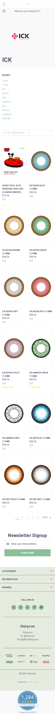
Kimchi (5, 93)
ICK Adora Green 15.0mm (37, 252)
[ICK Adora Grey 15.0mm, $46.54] (14, 287)
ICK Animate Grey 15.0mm (11, 440)
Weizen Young (32, 682)
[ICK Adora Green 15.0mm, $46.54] (41, 225)
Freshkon (6, 101)
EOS (4, 97)
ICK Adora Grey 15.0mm (10, 313)
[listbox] (21, 132)
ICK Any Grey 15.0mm (39, 499)
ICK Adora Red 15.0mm (40, 311)
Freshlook (7, 114)
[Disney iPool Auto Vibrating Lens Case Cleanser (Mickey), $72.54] (14, 161)
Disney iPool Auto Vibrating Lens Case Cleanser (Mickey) (12, 188)
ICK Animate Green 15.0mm (38, 374)
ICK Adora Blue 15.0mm (37, 187)
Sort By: (7, 133)
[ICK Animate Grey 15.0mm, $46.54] (14, 413)
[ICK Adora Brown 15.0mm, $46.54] (14, 225)
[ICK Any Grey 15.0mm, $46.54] (41, 474)
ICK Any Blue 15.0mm (39, 438)
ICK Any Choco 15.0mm (13, 499)
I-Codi (5, 85)
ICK (4, 89)
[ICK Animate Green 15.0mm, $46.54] (41, 348)
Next (46, 517)
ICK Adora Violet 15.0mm (11, 374)
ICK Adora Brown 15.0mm (11, 252)
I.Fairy (5, 80)
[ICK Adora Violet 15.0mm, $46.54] (14, 348)
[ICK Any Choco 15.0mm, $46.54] (14, 474)
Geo (4, 106)
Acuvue (5, 110)
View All (6, 118)
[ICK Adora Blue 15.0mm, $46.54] (41, 161)
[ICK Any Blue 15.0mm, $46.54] (41, 413)
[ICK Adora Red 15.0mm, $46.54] (41, 287)
